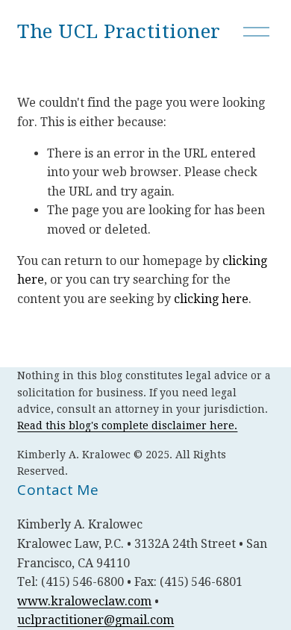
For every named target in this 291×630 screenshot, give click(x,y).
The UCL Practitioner (118, 31)
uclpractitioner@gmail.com (95, 620)
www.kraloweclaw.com (84, 601)
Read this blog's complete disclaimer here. (127, 425)
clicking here (211, 299)
